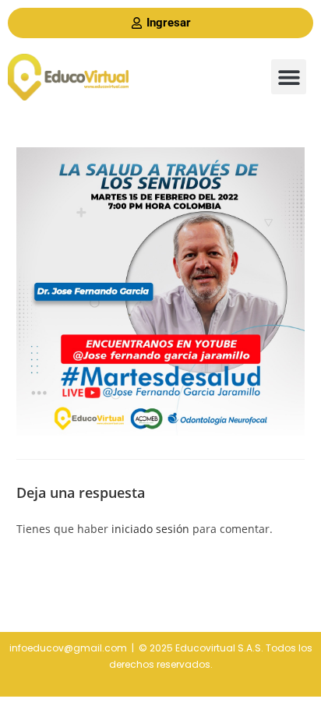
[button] (288, 76)
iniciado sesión (150, 528)
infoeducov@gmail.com (68, 648)
